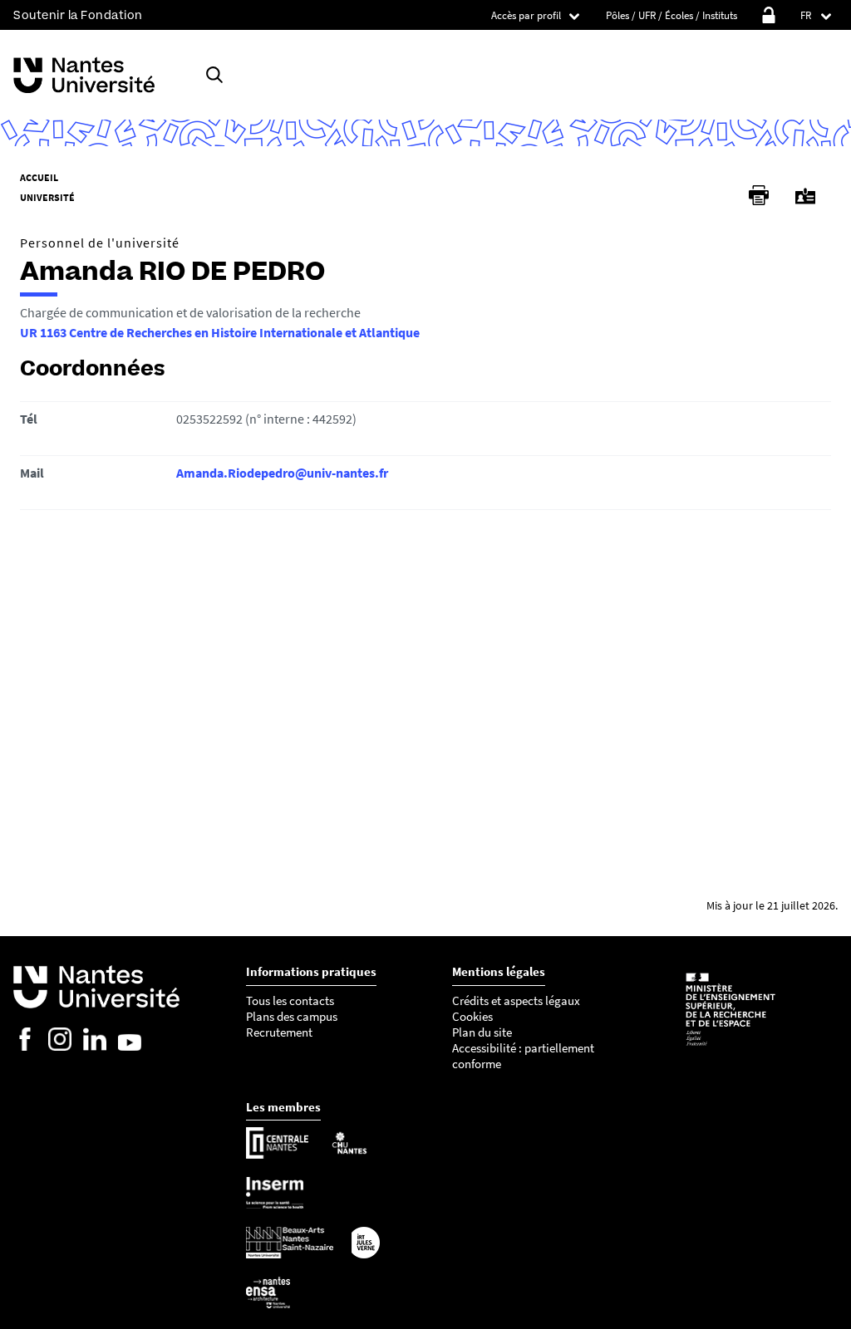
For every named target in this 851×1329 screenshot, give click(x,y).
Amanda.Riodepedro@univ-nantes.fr (282, 472)
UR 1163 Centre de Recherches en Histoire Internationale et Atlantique (220, 332)
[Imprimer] (758, 195)
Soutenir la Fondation (78, 15)
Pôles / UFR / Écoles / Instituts (671, 15)
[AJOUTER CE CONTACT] (805, 196)
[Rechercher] (214, 75)
